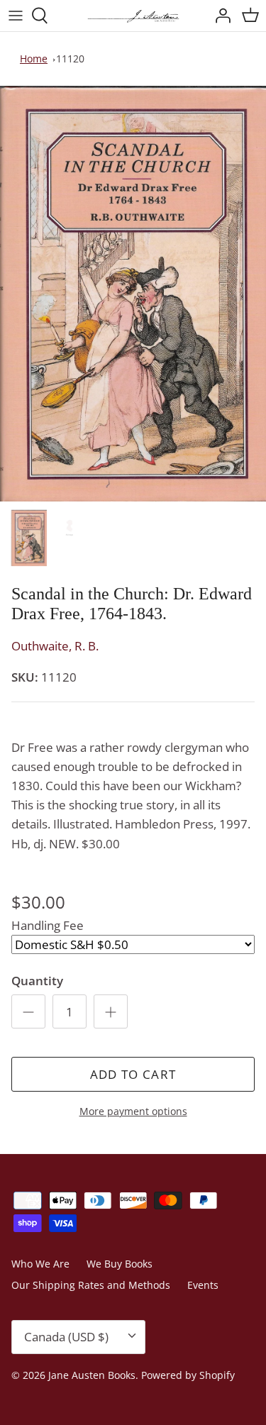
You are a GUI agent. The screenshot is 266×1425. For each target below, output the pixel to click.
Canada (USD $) (66, 1337)
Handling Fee (47, 925)
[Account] (219, 15)
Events (202, 1285)
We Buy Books (120, 1263)
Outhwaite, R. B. (55, 646)
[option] (133, 294)
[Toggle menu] (15, 15)
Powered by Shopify (188, 1375)
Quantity (37, 980)
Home (34, 58)
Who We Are (40, 1263)
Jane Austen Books (91, 1375)
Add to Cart (133, 1074)
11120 (70, 58)
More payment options (133, 1112)
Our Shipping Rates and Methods (90, 1285)
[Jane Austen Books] (133, 15)
